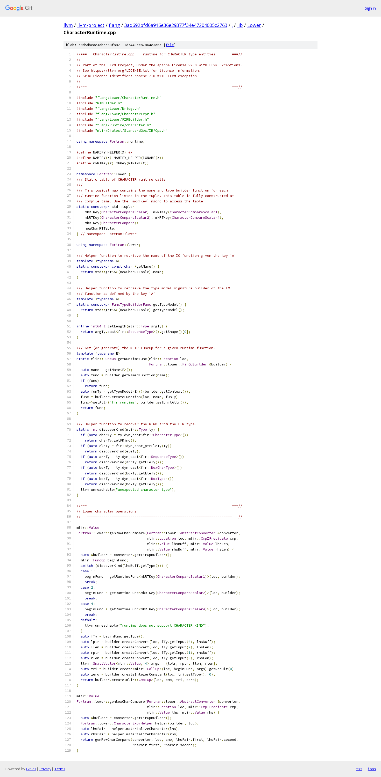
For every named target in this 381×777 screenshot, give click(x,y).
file (170, 45)
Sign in (370, 8)
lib (240, 25)
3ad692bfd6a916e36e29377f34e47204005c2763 (175, 25)
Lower (254, 25)
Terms (59, 768)
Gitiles (31, 768)
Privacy (45, 768)
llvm (68, 25)
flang (114, 25)
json (372, 768)
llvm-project (90, 25)
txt (359, 768)
